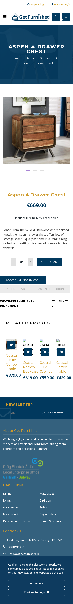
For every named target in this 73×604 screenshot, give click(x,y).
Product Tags (16, 288)
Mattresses (47, 493)
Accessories (11, 507)
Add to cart (49, 261)
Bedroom (46, 500)
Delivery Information (16, 521)
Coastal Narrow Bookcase (31, 367)
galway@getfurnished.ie (25, 554)
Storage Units (49, 58)
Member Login (62, 4)
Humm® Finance (51, 521)
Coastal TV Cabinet (46, 367)
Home (15, 58)
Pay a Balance (49, 514)
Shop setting (37, 4)
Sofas (43, 507)
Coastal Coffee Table (62, 367)
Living (30, 58)
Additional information (23, 280)
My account (10, 514)
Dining (7, 493)
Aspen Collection (51, 288)
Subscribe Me (55, 412)
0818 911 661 (16, 547)
